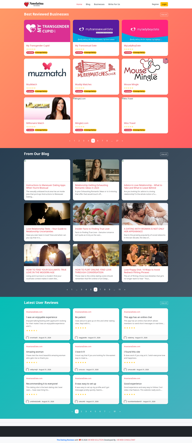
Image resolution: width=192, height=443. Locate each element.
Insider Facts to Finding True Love (92, 228)
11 (120, 289)
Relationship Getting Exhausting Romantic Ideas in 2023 (91, 186)
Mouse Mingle (131, 84)
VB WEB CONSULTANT (126, 440)
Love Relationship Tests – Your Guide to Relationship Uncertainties (46, 230)
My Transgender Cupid (37, 45)
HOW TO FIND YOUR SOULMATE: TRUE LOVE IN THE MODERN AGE (46, 271)
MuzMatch (31, 84)
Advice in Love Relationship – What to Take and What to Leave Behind (143, 186)
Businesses (99, 4)
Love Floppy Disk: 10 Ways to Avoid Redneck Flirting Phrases (142, 271)
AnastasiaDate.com (34, 312)
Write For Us (114, 4)
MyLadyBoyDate (132, 45)
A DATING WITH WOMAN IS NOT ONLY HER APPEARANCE (144, 230)
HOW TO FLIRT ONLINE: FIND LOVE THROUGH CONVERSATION (93, 271)
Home (79, 4)
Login (164, 4)
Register (155, 4)
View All (164, 15)
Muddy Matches (83, 84)
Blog (88, 4)
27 (117, 140)
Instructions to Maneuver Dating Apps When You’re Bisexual (45, 186)
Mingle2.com (81, 123)
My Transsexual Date (86, 45)
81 (115, 411)
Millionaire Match (35, 123)
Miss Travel (129, 123)
